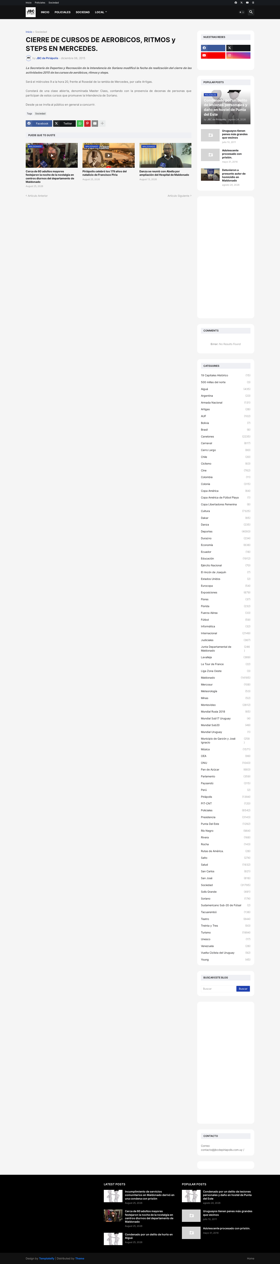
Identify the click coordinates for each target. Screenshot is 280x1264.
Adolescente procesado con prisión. (232, 154)
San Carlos (225, 871)
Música (225, 749)
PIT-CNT (225, 803)
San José (225, 878)
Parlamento (225, 776)
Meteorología (225, 691)
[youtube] (247, 2)
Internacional (225, 633)
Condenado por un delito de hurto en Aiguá (149, 1236)
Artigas (225, 409)
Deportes (225, 531)
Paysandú (225, 783)
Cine (225, 470)
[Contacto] (238, 63)
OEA (225, 756)
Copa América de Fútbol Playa (225, 497)
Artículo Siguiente (178, 195)
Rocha (225, 844)
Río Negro (225, 830)
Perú (225, 789)
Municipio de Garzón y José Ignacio (225, 740)
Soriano (225, 898)
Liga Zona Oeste (225, 671)
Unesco (225, 939)
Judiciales (225, 640)
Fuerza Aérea (225, 612)
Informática (225, 626)
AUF (225, 416)
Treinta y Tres (225, 925)
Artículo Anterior (38, 195)
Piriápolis (225, 796)
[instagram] (238, 55)
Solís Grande (225, 891)
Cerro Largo (225, 450)
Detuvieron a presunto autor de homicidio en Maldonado (234, 175)
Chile (225, 456)
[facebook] (236, 2)
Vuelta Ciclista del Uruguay (225, 952)
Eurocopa (225, 585)
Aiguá (225, 389)
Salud (225, 864)
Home (250, 1258)
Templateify (46, 1258)
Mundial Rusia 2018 (225, 711)
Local (99, 12)
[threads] (253, 2)
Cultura (225, 511)
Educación (225, 558)
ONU (225, 762)
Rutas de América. (225, 851)
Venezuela (225, 946)
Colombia (225, 477)
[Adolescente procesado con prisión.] (210, 155)
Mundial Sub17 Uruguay (225, 718)
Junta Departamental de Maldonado (225, 648)
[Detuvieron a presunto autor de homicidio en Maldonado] (210, 174)
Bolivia (225, 423)
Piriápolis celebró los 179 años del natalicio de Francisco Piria (104, 173)
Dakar (225, 517)
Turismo (225, 932)
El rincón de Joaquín (225, 572)
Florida (225, 606)
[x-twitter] (241, 2)
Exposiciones (225, 592)
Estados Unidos (225, 578)
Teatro (225, 919)
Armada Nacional (225, 402)
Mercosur (225, 684)
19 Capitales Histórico (225, 375)
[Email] (95, 123)
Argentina (225, 395)
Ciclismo (225, 463)
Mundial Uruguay (225, 732)
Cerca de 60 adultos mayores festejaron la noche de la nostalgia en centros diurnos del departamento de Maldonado (50, 176)
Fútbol (225, 619)
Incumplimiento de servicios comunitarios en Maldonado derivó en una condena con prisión (149, 1195)
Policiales (40, 2)
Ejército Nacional (225, 565)
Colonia (225, 484)
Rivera (225, 837)
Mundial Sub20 (225, 725)
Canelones (225, 436)
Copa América (225, 490)
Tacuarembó (225, 912)
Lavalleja (225, 657)
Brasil (225, 429)
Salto (225, 857)
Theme (79, 1258)
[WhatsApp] (80, 123)
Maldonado (225, 677)
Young (225, 959)
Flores (225, 599)
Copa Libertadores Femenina (225, 504)
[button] (241, 12)
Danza (225, 524)
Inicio (28, 2)
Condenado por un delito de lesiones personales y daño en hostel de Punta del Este (227, 1195)
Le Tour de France (225, 664)
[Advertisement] (225, 257)
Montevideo (225, 704)
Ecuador (225, 551)
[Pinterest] (87, 123)
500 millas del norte (225, 382)
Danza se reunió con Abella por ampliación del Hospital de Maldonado (164, 173)
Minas (225, 698)
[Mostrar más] (102, 123)
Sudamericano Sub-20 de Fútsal (225, 905)
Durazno (225, 538)
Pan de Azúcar (225, 769)
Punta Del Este (225, 823)
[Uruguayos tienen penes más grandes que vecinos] (210, 135)
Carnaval (225, 443)
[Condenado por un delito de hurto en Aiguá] (113, 1239)
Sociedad (54, 2)
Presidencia (225, 817)
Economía (225, 545)
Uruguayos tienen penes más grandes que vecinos (235, 134)
